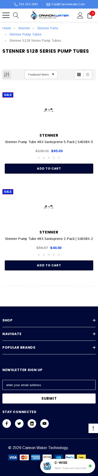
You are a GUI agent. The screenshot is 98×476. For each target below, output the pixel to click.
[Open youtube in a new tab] (44, 423)
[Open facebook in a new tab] (6, 423)
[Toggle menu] (6, 15)
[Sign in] (80, 15)
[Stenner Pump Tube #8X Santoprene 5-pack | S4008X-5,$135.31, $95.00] (49, 110)
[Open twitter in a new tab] (19, 423)
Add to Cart (49, 168)
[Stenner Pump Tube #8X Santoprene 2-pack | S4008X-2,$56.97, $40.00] (49, 207)
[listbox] (41, 74)
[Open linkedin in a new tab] (32, 423)
